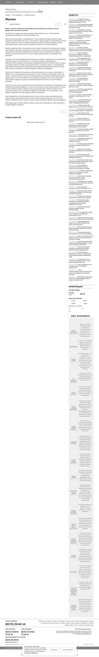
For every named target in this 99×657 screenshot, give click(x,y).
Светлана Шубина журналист (73, 428)
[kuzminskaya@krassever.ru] (72, 611)
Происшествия (70, 621)
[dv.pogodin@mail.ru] (71, 363)
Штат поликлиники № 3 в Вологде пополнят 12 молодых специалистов (80, 266)
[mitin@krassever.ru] (73, 574)
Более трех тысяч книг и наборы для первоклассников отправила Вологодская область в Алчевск (81, 74)
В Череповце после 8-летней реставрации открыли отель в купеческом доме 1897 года (80, 260)
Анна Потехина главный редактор (73, 492)
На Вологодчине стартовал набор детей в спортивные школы (81, 135)
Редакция (20, 648)
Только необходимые (67, 649)
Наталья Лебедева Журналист (73, 461)
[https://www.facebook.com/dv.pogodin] (74, 363)
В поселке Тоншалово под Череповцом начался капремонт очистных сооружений (80, 90)
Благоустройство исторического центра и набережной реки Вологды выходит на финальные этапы (80, 255)
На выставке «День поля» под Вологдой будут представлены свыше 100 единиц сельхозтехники (81, 161)
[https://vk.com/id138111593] (73, 335)
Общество (55, 621)
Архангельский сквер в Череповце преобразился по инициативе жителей (81, 150)
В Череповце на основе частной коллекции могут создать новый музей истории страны (81, 31)
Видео (91, 621)
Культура (62, 621)
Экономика (48, 621)
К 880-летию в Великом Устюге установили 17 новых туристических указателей (80, 177)
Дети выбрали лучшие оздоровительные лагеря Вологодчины (80, 59)
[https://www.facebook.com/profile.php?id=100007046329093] (74, 335)
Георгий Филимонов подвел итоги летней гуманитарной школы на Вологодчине (79, 223)
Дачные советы (69, 625)
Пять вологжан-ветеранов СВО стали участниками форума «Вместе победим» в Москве (81, 26)
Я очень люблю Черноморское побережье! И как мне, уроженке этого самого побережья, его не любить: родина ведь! (85, 508)
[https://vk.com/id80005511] (74, 611)
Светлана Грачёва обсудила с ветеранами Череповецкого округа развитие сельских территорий (80, 49)
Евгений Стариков (73, 477)
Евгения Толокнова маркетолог (73, 512)
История (13, 648)
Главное (7, 15)
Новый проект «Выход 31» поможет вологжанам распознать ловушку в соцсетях (81, 140)
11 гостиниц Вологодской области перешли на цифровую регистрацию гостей (80, 214)
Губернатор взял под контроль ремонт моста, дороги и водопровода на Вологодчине (79, 125)
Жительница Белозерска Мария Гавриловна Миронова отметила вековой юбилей (80, 228)
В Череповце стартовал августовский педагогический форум (80, 196)
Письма (91, 623)
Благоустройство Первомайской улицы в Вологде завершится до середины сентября (79, 167)
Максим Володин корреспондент (73, 408)
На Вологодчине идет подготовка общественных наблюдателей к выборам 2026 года (81, 156)
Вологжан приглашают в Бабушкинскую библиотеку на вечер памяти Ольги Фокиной (80, 36)
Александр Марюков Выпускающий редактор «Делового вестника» (73, 591)
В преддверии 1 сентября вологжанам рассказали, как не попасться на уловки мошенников (81, 183)
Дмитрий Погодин (73, 360)
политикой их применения (31, 653)
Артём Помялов (73, 346)
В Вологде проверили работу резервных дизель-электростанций (79, 208)
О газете (8, 648)
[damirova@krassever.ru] (73, 559)
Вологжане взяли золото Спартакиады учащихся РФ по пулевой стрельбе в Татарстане (80, 192)
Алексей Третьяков (73, 393)
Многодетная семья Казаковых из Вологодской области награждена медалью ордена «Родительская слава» (79, 202)
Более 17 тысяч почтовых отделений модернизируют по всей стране (80, 96)
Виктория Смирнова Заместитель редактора (73, 541)
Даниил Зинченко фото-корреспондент (73, 526)
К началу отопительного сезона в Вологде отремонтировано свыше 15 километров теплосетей (80, 101)
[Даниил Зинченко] (7, 24)
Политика (41, 621)
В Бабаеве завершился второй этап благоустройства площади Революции (80, 69)
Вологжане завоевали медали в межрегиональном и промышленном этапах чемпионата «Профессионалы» (79, 43)
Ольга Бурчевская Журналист (74, 380)
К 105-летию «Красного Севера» (50, 623)
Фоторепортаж (84, 621)
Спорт (77, 621)
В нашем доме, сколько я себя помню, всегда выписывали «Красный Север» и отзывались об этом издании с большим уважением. (85, 585)
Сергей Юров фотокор (73, 442)
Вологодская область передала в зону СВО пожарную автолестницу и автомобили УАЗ (79, 63)
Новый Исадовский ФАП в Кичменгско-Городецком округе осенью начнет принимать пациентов (81, 243)
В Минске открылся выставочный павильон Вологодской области (79, 120)
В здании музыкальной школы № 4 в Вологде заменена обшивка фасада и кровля (81, 85)
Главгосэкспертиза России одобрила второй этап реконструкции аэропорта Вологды (81, 237)
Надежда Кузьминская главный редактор (73, 607)
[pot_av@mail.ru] (73, 496)
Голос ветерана (79, 625)
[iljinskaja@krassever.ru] (71, 335)
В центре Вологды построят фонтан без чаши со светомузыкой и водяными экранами (80, 273)
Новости (73, 15)
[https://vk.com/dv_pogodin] (73, 363)
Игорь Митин (73, 571)
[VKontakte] (36, 124)
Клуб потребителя (76, 623)
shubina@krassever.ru (11, 642)
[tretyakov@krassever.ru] (73, 396)
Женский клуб (89, 625)
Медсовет (85, 623)
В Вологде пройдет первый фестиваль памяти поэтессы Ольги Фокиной (81, 130)
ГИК (93, 644)
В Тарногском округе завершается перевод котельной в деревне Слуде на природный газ (79, 248)
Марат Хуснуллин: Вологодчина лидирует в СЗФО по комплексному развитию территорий (80, 54)
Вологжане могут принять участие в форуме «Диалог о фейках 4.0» (81, 109)
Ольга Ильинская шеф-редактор (73, 331)
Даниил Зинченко (30, 15)
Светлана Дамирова (73, 556)
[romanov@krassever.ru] (73, 411)
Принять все (54, 649)
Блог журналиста (17, 15)
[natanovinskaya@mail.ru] (72, 465)
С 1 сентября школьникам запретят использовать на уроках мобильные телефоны (80, 172)
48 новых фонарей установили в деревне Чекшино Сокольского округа (78, 80)
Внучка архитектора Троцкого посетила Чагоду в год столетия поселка (81, 114)
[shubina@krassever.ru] (73, 431)
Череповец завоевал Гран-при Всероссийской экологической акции (81, 218)
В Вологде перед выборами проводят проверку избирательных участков (81, 145)
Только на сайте (65, 623)
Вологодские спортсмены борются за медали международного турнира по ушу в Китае (80, 278)
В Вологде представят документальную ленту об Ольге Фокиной (81, 106)
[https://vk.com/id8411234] (74, 465)
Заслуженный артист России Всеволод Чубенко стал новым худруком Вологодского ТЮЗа (80, 20)
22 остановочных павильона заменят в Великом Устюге (80, 187)
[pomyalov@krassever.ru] (73, 349)
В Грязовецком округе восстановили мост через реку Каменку (80, 233)
